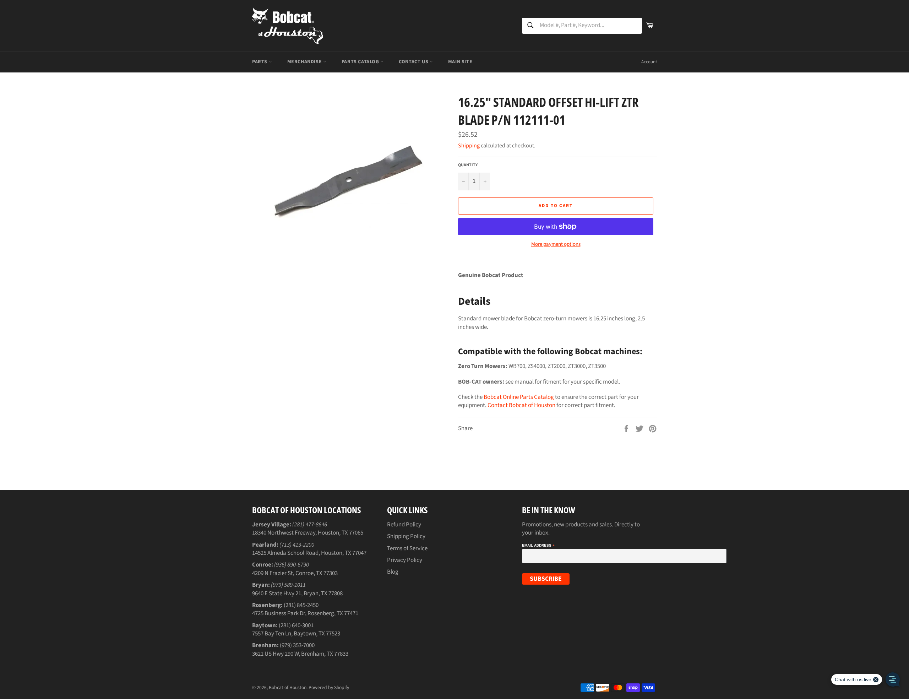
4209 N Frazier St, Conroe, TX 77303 (295, 573)
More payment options (556, 244)
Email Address (538, 545)
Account (649, 62)
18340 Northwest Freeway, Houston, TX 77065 (307, 533)
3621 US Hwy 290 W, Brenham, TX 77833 (300, 654)
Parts (260, 61)
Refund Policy (404, 524)
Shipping (469, 146)
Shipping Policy (406, 536)
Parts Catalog (361, 61)
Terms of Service (407, 548)
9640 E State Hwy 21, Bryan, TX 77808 (297, 593)
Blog (392, 572)
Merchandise (305, 61)
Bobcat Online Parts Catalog (519, 397)
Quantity (468, 165)
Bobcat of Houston (287, 687)
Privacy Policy (404, 560)
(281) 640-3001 (296, 625)
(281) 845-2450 (301, 605)
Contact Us (414, 61)
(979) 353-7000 (297, 645)
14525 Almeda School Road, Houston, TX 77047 (309, 553)
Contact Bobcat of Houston (521, 405)
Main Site (460, 61)
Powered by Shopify (329, 687)
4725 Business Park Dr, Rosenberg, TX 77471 (305, 613)
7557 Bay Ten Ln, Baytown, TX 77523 (296, 633)
